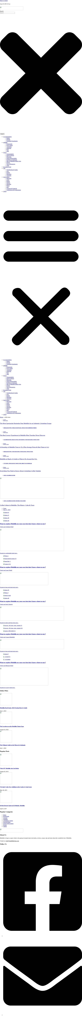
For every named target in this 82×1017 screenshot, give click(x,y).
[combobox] (7, 13)
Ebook (8, 162)
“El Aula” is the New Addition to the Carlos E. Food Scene (16, 787)
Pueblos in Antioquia (11, 159)
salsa (7, 151)
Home (1, 417)
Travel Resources (10, 164)
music (7, 180)
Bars (7, 149)
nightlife (5, 142)
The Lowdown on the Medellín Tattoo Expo (12, 726)
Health (8, 172)
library (8, 185)
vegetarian (9, 146)
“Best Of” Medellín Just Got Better (9, 768)
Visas (7, 165)
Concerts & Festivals (11, 188)
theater (8, 181)
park (7, 187)
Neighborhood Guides (12, 169)
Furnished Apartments (12, 141)
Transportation (10, 154)
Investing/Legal (7, 167)
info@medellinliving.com (12, 841)
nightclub (8, 148)
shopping (8, 184)
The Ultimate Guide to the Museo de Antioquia (12, 745)
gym (7, 171)
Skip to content (4, 0)
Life (4, 168)
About (4, 191)
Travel (4, 152)
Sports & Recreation (11, 158)
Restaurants (9, 144)
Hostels (8, 139)
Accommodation (7, 136)
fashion (8, 182)
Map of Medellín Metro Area (13, 161)
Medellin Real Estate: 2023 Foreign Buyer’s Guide (13, 708)
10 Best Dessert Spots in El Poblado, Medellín (12, 805)
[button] (41, 275)
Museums (8, 157)
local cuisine (9, 145)
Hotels (8, 138)
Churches (8, 175)
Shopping (8, 174)
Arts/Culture (6, 177)
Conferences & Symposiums (13, 190)
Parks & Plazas (10, 155)
